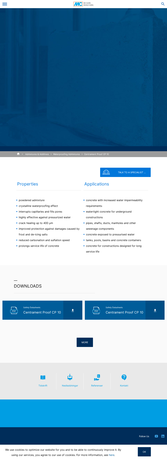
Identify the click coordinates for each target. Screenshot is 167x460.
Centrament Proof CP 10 (96, 154)
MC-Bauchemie (83, 4)
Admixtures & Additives (37, 154)
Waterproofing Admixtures (66, 154)
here (111, 455)
